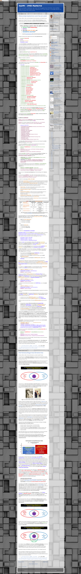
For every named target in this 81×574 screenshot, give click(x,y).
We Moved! (52, 53)
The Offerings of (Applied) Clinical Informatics (58, 72)
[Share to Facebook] (43, 345)
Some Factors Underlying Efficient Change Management (58, 112)
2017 (52, 157)
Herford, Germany (38, 404)
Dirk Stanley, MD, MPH (57, 15)
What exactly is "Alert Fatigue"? (57, 92)
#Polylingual (40, 559)
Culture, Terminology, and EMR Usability (58, 105)
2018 (52, 156)
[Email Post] (39, 345)
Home (33, 562)
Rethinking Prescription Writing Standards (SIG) (57, 65)
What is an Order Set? (53, 119)
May (52, 143)
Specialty (35, 348)
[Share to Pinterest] (44, 345)
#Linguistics (32, 559)
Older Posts (45, 562)
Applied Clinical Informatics (25, 347)
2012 (52, 164)
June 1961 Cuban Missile (32, 479)
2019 (52, 154)
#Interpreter (24, 559)
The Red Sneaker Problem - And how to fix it (58, 98)
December (53, 139)
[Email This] (40, 345)
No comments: (35, 345)
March (53, 144)
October (53, 140)
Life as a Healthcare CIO (55, 52)
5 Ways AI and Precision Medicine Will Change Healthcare (56, 49)
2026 (52, 132)
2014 (52, 161)
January (53, 150)
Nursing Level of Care (28, 348)
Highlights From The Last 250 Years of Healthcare (56, 86)
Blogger (55, 570)
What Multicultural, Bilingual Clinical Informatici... (56, 148)
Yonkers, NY (43, 401)
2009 (52, 168)
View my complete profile (54, 22)
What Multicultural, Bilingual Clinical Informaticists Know (31, 353)
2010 (52, 166)
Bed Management (32, 347)
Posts (52, 36)
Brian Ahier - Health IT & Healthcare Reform (55, 42)
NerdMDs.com (53, 48)
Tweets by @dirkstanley (53, 29)
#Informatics (20, 559)
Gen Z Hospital (41, 484)
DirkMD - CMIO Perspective (30, 6)
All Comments (53, 38)
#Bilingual (22, 557)
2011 (52, 165)
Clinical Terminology (41, 347)
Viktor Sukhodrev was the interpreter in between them (33, 480)
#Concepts (43, 557)
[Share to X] (42, 345)
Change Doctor (53, 55)
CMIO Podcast (53, 60)
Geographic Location (22, 348)
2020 (52, 153)
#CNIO (41, 557)
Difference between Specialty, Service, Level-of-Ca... (56, 146)
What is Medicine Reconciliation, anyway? (57, 79)
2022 (52, 137)
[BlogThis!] (41, 345)
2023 (52, 136)
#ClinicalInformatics (34, 557)
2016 (52, 158)
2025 (52, 133)
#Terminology (45, 559)
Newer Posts (21, 562)
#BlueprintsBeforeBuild (27, 557)
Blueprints (36, 347)
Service (33, 348)
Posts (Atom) (24, 566)
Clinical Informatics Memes (58, 124)
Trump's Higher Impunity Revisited (56, 45)
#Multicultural (36, 559)
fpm (49, 570)
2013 (52, 162)
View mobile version (33, 564)
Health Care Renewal (54, 45)
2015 (52, 160)
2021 (52, 152)
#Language (28, 559)
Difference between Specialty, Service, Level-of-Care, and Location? (33, 16)
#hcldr (46, 557)
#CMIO (38, 557)
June (53, 141)
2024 (52, 135)
